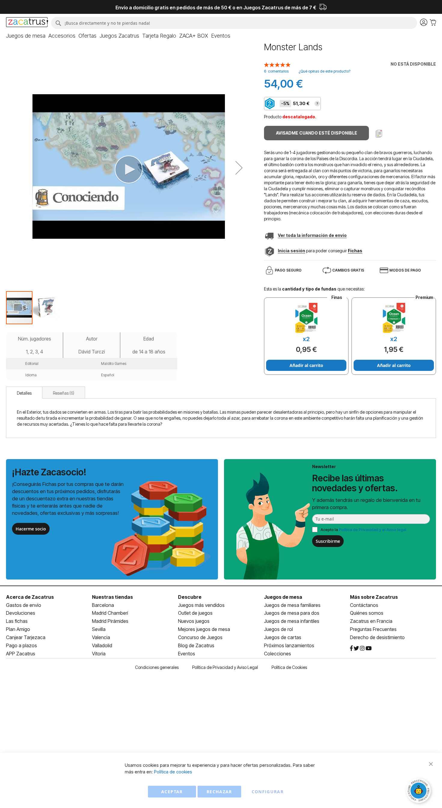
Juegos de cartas (282, 637)
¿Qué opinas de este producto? (324, 71)
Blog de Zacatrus (196, 645)
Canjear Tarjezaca (25, 637)
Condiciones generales (157, 667)
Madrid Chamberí (110, 613)
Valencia (101, 637)
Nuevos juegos (194, 621)
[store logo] (27, 23)
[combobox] (234, 23)
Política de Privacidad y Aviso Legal (225, 667)
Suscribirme (328, 541)
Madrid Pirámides (110, 621)
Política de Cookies (289, 667)
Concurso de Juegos (200, 637)
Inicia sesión (291, 250)
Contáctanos (364, 605)
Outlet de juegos (195, 613)
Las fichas (17, 621)
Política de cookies (173, 772)
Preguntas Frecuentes (373, 629)
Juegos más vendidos (201, 605)
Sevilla (99, 629)
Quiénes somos (366, 613)
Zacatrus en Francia (371, 621)
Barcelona (103, 605)
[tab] (24, 393)
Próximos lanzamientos (289, 645)
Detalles (24, 393)
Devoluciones (20, 613)
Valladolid (102, 645)
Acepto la (363, 529)
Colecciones (277, 654)
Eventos (186, 654)
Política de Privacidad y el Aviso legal (372, 529)
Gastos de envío (23, 605)
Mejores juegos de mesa (204, 629)
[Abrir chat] (419, 791)
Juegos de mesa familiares (292, 605)
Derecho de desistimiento (377, 637)
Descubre (189, 597)
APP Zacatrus (20, 654)
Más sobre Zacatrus (374, 597)
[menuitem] (25, 36)
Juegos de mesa (283, 597)
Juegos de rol (278, 629)
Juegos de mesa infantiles (291, 621)
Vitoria (99, 654)
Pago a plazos (21, 645)
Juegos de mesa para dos (291, 613)
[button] (239, 168)
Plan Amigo (18, 629)
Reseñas (63, 393)
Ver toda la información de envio (312, 235)
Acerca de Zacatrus (30, 597)
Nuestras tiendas (112, 597)
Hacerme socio (31, 529)
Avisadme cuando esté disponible (316, 132)
